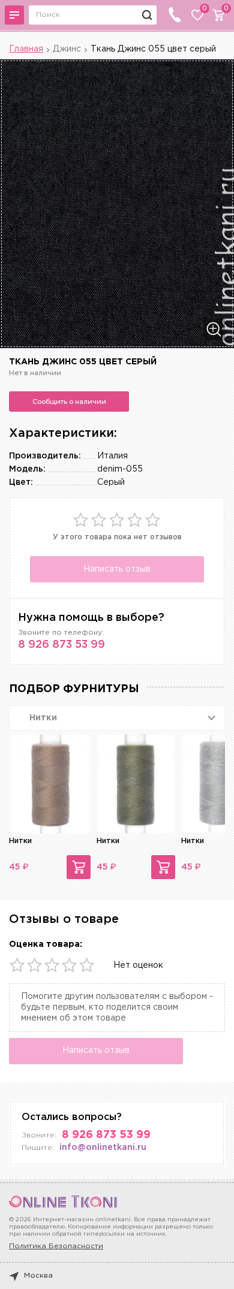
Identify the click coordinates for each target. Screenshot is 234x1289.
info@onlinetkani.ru (102, 1147)
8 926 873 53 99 (61, 645)
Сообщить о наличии (69, 401)
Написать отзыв (117, 569)
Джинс (67, 49)
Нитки (20, 841)
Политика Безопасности (56, 1246)
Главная (26, 49)
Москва (38, 1275)
